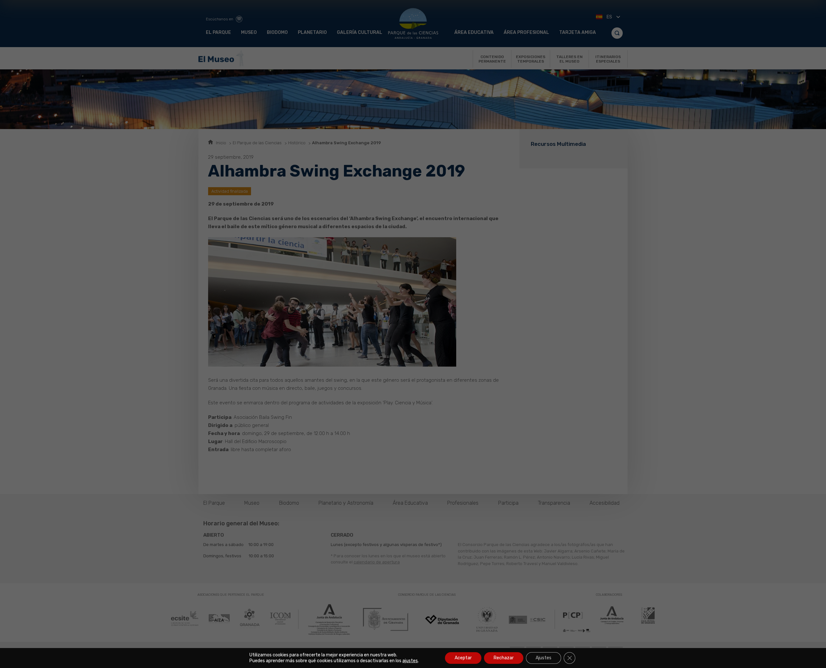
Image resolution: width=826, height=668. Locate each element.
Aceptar (463, 658)
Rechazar (504, 658)
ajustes (410, 660)
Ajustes (543, 658)
